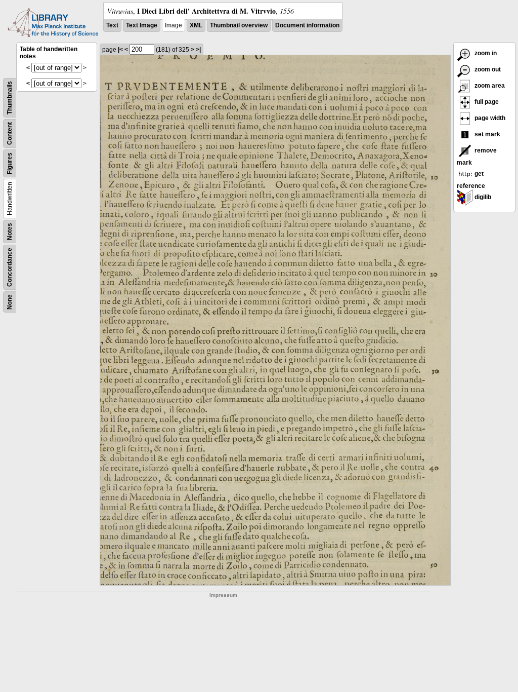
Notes (9, 231)
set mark (486, 134)
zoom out (487, 69)
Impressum (223, 595)
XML (196, 25)
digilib (482, 197)
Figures (9, 163)
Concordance (9, 267)
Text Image (141, 25)
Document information (307, 25)
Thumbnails (9, 97)
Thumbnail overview (239, 25)
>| (198, 49)
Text (112, 25)
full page (486, 101)
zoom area (489, 85)
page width (489, 118)
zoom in (485, 53)
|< (120, 49)
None (9, 302)
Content (9, 133)
